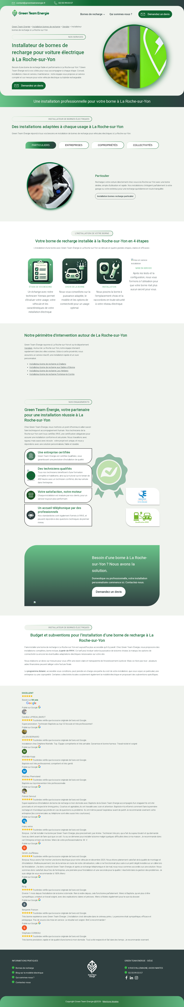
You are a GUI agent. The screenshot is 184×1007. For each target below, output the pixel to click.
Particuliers (41, 145)
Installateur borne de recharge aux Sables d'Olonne (52, 367)
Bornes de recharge (91, 14)
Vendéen (28, 348)
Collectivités (142, 145)
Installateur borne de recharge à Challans (47, 364)
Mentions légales (110, 1001)
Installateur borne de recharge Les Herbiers (48, 370)
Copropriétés (108, 145)
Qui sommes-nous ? (121, 14)
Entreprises (73, 145)
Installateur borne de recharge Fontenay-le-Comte (51, 374)
